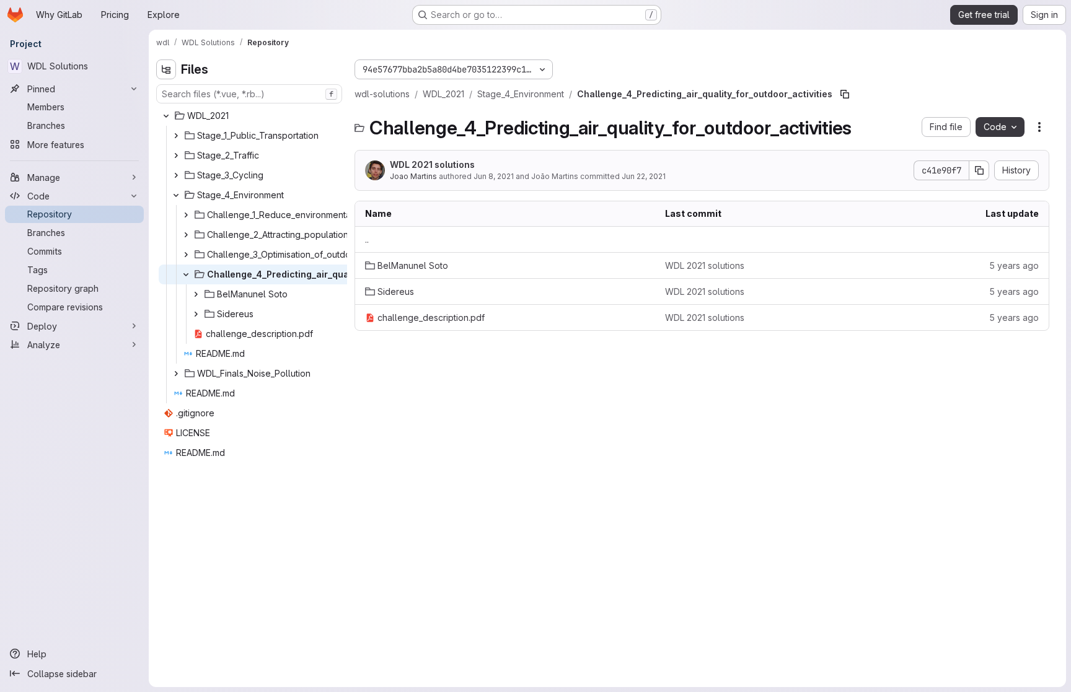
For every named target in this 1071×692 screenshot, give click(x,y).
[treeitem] (250, 116)
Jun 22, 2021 (644, 176)
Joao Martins (413, 176)
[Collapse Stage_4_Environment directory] (176, 195)
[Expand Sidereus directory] (195, 314)
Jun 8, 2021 (494, 176)
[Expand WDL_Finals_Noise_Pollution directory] (176, 373)
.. (367, 239)
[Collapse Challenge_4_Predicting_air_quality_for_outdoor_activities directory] (185, 274)
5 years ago (1014, 265)
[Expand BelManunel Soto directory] (195, 294)
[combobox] (249, 93)
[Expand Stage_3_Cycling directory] (176, 175)
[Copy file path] (845, 94)
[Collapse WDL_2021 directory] (166, 115)
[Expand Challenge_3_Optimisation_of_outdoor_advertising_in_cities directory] (185, 254)
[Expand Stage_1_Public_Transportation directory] (176, 135)
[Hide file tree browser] (166, 69)
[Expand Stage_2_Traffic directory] (176, 155)
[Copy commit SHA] (979, 170)
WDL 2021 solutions (432, 164)
